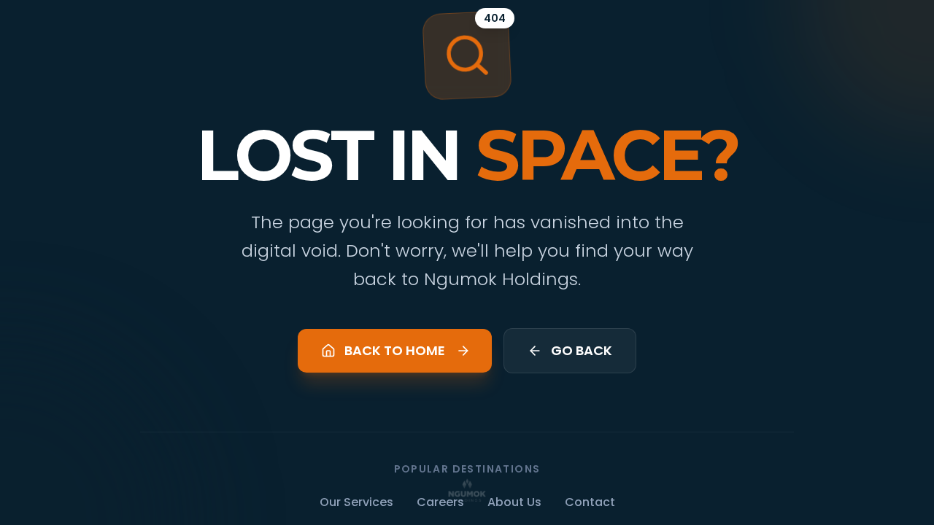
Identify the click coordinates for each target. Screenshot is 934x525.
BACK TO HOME (394, 350)
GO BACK (581, 350)
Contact (590, 502)
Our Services (356, 502)
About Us (514, 502)
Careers (440, 502)
